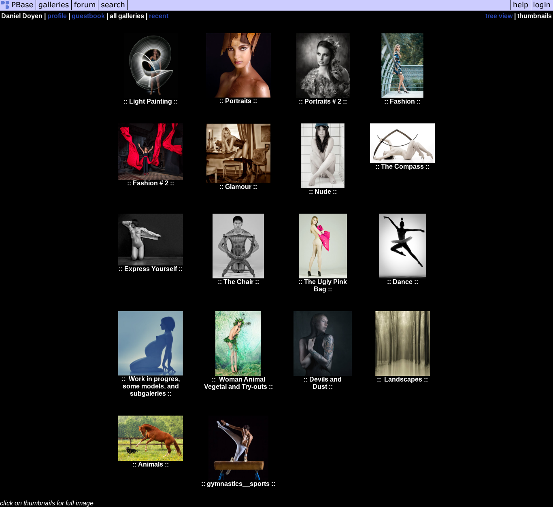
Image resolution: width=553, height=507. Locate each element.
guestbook (88, 16)
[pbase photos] (18, 9)
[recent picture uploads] (54, 9)
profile (57, 16)
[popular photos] (319, 9)
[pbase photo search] (113, 9)
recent (158, 16)
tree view (499, 16)
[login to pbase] (542, 9)
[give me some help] (520, 9)
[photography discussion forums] (85, 9)
